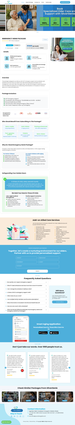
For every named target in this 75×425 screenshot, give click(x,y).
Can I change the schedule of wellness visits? (19, 289)
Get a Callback (17, 410)
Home (22, 2)
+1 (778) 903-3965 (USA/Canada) (38, 413)
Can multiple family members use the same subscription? (22, 299)
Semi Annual (10, 48)
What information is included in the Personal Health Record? (23, 303)
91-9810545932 (59, 413)
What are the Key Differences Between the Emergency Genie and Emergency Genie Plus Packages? (24, 310)
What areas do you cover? (14, 296)
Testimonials (48, 2)
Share (45, 39)
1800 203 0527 (51, 413)
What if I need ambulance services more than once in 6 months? (24, 285)
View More (10, 400)
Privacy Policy (26, 421)
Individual (10, 45)
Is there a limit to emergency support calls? (18, 292)
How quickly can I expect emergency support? (19, 282)
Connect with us (60, 302)
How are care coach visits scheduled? (17, 306)
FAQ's (42, 2)
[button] (5, 368)
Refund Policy (32, 421)
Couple (16, 45)
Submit (37, 271)
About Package (29, 2)
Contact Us (37, 2)
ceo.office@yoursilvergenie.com (37, 416)
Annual (16, 48)
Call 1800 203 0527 (65, 2)
